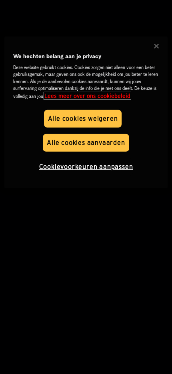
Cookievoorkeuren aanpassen (86, 167)
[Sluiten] (156, 46)
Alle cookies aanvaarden (86, 142)
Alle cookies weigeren (83, 118)
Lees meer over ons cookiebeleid (87, 96)
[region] (86, 112)
